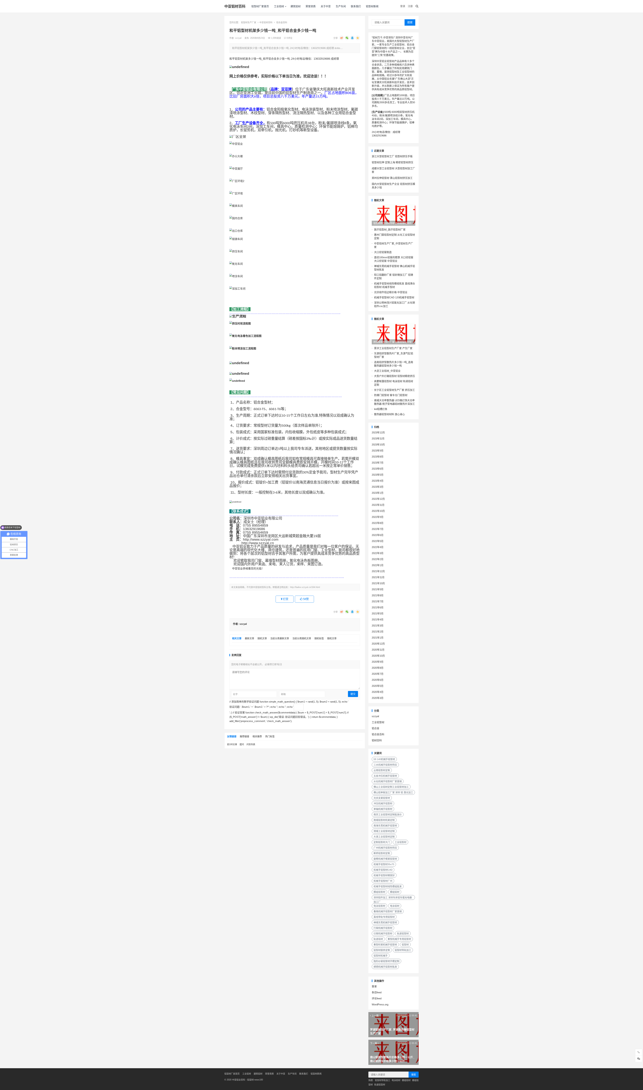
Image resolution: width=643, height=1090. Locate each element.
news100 (258, 1079)
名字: (235, 694)
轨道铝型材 (403, 933)
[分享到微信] (347, 38)
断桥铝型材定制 (382, 853)
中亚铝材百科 (234, 6)
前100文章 (232, 744)
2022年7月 (377, 529)
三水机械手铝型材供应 (385, 764)
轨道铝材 (378, 939)
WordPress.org (380, 1004)
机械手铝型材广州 (383, 881)
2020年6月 (377, 679)
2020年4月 (377, 691)
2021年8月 (377, 595)
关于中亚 (326, 6)
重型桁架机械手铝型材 (385, 944)
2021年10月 (378, 583)
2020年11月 (378, 649)
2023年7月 (377, 462)
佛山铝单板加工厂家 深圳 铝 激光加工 (393, 792)
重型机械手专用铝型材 (399, 939)
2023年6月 (377, 468)
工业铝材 (279, 6)
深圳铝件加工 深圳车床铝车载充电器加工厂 (393, 898)
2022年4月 (377, 547)
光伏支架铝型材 (382, 798)
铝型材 (405, 944)
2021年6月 (377, 607)
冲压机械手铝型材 (383, 803)
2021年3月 (377, 625)
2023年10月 (378, 444)
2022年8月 (377, 523)
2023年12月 (378, 432)
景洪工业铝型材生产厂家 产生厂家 (393, 348)
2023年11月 (378, 438)
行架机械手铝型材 (383, 928)
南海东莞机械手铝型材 (385, 825)
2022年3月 (377, 553)
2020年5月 (377, 685)
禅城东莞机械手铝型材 (385, 922)
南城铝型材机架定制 (384, 820)
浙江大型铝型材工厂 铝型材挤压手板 (392, 156)
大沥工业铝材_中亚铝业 (387, 370)
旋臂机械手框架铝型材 (385, 858)
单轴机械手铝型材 (383, 809)
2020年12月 (378, 643)
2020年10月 (378, 655)
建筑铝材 (296, 6)
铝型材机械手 (381, 955)
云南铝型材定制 (382, 770)
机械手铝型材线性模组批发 (388, 886)
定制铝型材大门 (382, 842)
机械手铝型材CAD (383, 869)
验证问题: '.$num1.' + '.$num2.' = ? (249, 706)
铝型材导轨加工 (403, 950)
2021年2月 (377, 631)
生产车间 (341, 6)
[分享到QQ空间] (357, 38)
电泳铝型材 (379, 905)
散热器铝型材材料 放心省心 (389, 414)
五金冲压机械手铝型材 (385, 775)
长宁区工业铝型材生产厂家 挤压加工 (394, 389)
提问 (242, 744)
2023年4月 (377, 480)
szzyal (238, 38)
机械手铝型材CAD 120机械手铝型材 (394, 297)
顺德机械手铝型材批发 (385, 966)
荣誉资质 (311, 6)
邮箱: (283, 694)
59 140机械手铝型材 (384, 759)
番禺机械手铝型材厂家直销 (388, 911)
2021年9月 (377, 589)
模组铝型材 (379, 892)
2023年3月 (377, 486)
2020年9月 (377, 661)
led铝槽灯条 (380, 409)
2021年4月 (377, 619)
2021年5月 (377, 613)
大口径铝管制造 (383, 252)
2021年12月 (378, 571)
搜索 (410, 22)
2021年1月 (377, 637)
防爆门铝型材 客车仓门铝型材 (390, 395)
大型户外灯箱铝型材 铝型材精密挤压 (394, 376)
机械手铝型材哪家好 (384, 875)
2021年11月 (378, 577)
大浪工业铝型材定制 (384, 836)
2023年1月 (377, 492)
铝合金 (375, 728)
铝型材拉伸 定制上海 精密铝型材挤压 (392, 162)
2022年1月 (377, 565)
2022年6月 (377, 535)
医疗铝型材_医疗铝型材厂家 (390, 229)
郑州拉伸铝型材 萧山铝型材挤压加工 (392, 177)
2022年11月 (378, 504)
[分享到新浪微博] (341, 38)
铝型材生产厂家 (248, 22)
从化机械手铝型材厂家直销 (388, 781)
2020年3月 (377, 698)
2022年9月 (377, 517)
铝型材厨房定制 (382, 950)
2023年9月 (377, 450)
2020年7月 (377, 673)
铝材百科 (377, 740)
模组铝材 (394, 892)
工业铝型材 (378, 722)
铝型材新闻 (372, 6)
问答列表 (250, 744)
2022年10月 (378, 510)
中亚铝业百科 (238, 1079)
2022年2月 (377, 559)
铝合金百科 (281, 22)
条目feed (376, 992)
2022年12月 (378, 498)
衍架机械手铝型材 (383, 933)
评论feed (376, 998)
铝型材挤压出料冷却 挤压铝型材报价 (392, 223)
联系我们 (356, 6)
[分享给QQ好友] (352, 38)
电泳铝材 (394, 905)
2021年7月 (377, 601)
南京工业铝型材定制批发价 (388, 814)
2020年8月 (377, 667)
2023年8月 (377, 456)
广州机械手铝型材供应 (385, 847)
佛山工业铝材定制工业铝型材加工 (391, 786)
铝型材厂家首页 (260, 6)
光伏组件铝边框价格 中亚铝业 (390, 292)
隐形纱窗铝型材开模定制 (386, 961)
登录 (402, 6)
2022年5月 (377, 541)
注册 (410, 6)
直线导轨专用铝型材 (384, 917)
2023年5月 (377, 474)
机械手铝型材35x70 (384, 864)
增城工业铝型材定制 (384, 831)
